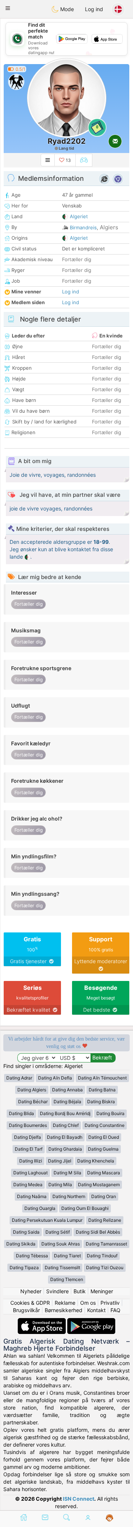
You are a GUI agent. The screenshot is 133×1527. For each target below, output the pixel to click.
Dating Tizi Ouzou (104, 1267)
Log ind (94, 9)
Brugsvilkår (26, 1310)
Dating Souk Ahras (60, 1244)
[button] (8, 8)
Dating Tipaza (24, 1267)
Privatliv (110, 1303)
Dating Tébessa (32, 1255)
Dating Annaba (67, 1089)
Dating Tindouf (102, 1255)
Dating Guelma (103, 1149)
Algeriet (79, 216)
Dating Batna (102, 1089)
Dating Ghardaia (65, 1149)
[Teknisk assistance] (109, 1518)
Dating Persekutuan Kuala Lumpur (47, 1220)
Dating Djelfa (27, 1137)
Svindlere (57, 1291)
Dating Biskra (101, 1101)
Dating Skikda (20, 1244)
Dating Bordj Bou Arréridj (65, 1113)
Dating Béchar (33, 1101)
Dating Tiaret (67, 1255)
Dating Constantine (105, 1125)
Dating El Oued (103, 1137)
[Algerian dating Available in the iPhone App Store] (42, 1321)
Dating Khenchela (95, 1161)
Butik (80, 1291)
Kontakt (96, 1310)
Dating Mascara (103, 1172)
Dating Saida (26, 1232)
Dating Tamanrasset (106, 1244)
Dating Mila (60, 1184)
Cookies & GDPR (30, 1303)
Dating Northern (68, 1196)
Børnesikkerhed (63, 1310)
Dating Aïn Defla (55, 1078)
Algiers (109, 227)
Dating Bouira (110, 1113)
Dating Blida (21, 1113)
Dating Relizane (104, 1220)
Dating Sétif (57, 1232)
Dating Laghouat (30, 1172)
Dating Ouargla (39, 1208)
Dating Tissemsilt (62, 1267)
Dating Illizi (30, 1161)
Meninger (102, 1291)
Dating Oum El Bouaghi (85, 1208)
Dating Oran (103, 1196)
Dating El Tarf (28, 1149)
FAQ (115, 1310)
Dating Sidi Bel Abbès (98, 1232)
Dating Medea (27, 1184)
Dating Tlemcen (66, 1279)
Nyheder (30, 1291)
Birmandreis (83, 227)
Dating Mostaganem (99, 1184)
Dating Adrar (19, 1078)
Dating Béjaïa (67, 1101)
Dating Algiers (31, 1089)
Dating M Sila (67, 1172)
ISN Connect (78, 1499)
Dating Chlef (66, 1125)
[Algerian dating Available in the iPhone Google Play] (91, 1321)
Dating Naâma (32, 1196)
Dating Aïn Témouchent (102, 1078)
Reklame (65, 1303)
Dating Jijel (59, 1161)
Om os (88, 1303)
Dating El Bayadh (64, 1137)
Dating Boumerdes (28, 1125)
